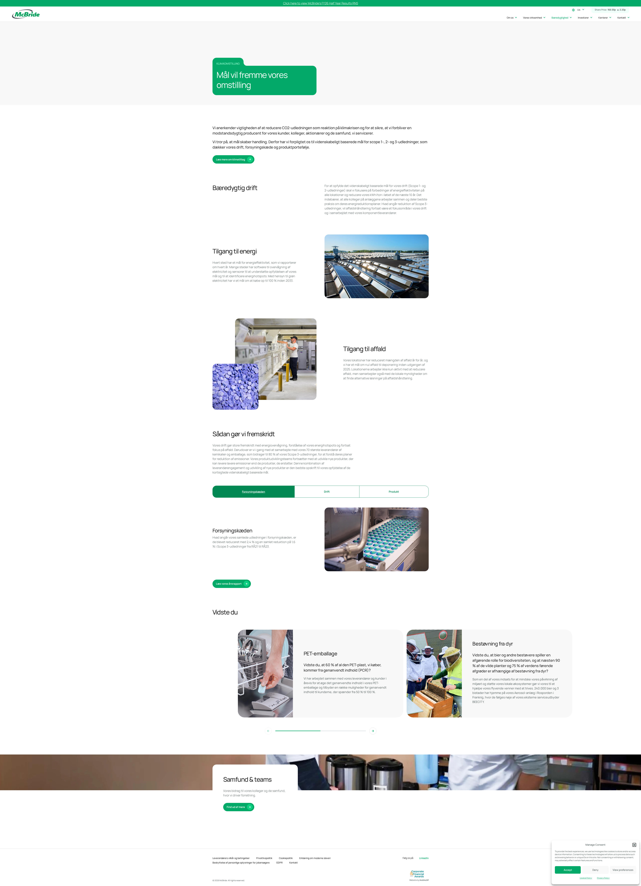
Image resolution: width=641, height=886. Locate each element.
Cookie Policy (586, 877)
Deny (595, 870)
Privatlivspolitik (264, 858)
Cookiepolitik (286, 858)
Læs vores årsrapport (229, 583)
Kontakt (293, 862)
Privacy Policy (603, 877)
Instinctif (424, 880)
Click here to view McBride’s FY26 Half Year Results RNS (320, 3)
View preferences (623, 870)
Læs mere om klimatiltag (230, 159)
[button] (634, 844)
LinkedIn (424, 858)
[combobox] (580, 10)
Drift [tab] (327, 491)
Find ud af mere (236, 807)
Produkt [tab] (394, 491)
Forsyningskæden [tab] (253, 491)
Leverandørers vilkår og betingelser (231, 858)
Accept (568, 870)
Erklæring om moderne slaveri (315, 858)
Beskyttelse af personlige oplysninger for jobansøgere (241, 862)
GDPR (279, 862)
